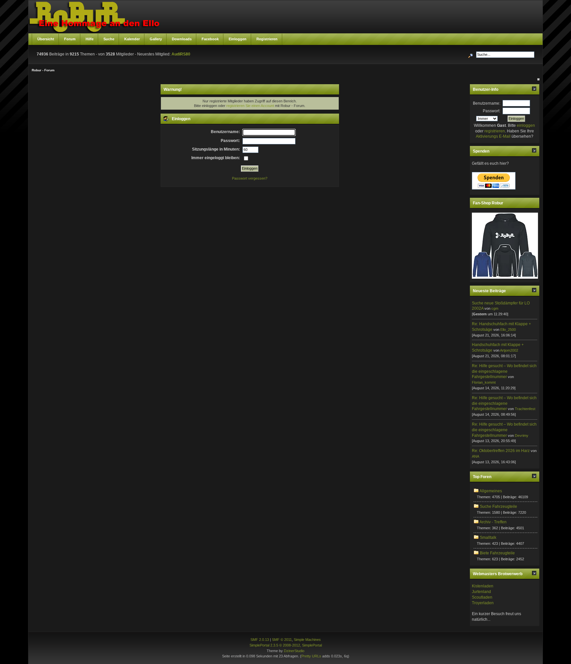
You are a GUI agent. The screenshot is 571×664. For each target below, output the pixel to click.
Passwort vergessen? (249, 178)
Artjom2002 (509, 350)
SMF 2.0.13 (259, 640)
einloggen (526, 125)
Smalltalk (488, 537)
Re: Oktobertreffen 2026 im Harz (501, 450)
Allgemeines (490, 491)
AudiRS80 (180, 54)
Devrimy (521, 435)
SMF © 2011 (282, 640)
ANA (475, 456)
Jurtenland (481, 591)
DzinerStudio (294, 651)
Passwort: (491, 111)
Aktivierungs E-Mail (493, 136)
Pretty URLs (311, 656)
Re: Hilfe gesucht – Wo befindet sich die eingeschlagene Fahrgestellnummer (504, 371)
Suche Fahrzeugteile (498, 506)
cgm (494, 308)
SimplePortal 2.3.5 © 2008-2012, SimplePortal (285, 645)
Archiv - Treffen (493, 522)
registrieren (494, 131)
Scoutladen (482, 597)
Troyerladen (483, 603)
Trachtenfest (525, 409)
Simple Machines (307, 640)
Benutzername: (486, 103)
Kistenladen (482, 586)
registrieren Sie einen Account (250, 106)
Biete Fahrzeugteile (497, 553)
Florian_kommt (484, 382)
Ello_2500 (508, 330)
